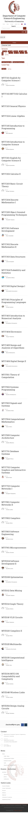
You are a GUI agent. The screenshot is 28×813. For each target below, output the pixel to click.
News (3, 753)
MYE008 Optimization (12, 577)
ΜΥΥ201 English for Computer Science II (11, 159)
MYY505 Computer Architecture (11, 436)
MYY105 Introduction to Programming (13, 127)
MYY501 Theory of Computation (10, 376)
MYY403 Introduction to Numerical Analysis (13, 317)
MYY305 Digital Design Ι (13, 286)
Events (5, 776)
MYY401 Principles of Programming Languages (14, 301)
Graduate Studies (7, 760)
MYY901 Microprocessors (14, 547)
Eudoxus (4, 792)
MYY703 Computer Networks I (11, 487)
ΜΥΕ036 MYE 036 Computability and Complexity (11, 676)
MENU (2, 37)
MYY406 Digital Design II (14, 361)
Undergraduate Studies (9, 758)
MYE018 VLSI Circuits (12, 617)
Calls (5, 763)
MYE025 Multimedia (12, 644)
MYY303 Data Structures (13, 256)
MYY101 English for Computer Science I (11, 79)
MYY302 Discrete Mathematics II (10, 245)
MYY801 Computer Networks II (11, 503)
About (8, 24)
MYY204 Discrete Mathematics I (10, 201)
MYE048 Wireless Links (13, 692)
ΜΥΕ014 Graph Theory (12, 604)
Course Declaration (6, 788)
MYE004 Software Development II (10, 562)
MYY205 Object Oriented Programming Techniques (14, 213)
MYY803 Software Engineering (10, 533)
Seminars (6, 774)
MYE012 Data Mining (12, 590)
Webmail (4, 795)
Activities (4, 772)
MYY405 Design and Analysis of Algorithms (13, 346)
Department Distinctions (9, 765)
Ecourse (4, 790)
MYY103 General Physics (14, 106)
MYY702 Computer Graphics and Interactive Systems (14, 470)
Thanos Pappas (18, 810)
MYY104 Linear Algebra (13, 116)
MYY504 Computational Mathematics (13, 420)
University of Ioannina (7, 797)
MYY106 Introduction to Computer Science (13, 143)
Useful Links (17, 24)
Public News (6, 756)
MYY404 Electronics (12, 331)
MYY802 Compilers (11, 518)
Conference (6, 779)
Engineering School (6, 799)
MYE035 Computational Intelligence (13, 659)
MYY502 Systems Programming (10, 388)
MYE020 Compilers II (12, 630)
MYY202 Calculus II (11, 174)
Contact (11, 24)
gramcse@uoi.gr (7, 745)
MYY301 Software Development (10, 229)
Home (4, 24)
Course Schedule (6, 786)
